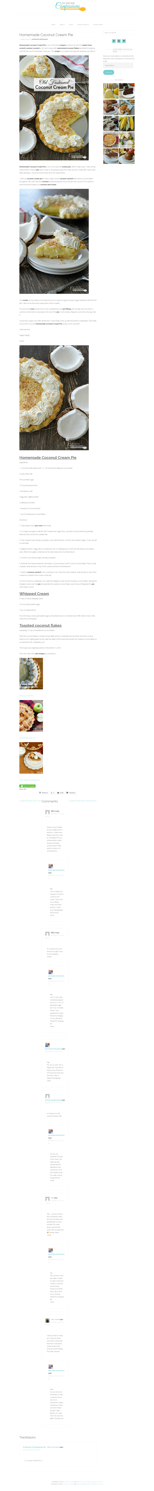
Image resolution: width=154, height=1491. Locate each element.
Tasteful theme (69, 1482)
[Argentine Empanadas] (127, 107)
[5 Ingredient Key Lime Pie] (127, 140)
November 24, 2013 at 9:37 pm (54, 1051)
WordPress (94, 1484)
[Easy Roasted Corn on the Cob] (127, 124)
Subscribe (108, 72)
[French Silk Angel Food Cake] (111, 107)
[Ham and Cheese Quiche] (111, 140)
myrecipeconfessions (56, 870)
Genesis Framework (82, 1484)
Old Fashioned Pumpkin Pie (29, 780)
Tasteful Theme (68, 1484)
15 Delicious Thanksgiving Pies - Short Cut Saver (41, 1447)
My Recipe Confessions (77, 10)
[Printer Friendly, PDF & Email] (27, 786)
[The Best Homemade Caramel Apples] (127, 156)
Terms (100, 1482)
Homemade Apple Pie (27, 738)
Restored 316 (81, 1482)
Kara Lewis (55, 1319)
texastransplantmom (53, 1100)
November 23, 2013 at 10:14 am (54, 1103)
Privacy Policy (92, 1482)
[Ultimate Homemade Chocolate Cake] (127, 91)
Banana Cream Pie (26, 696)
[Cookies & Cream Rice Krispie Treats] (111, 124)
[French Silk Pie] (111, 156)
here (43, 468)
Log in (101, 1484)
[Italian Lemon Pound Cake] (111, 91)
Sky (52, 1198)
